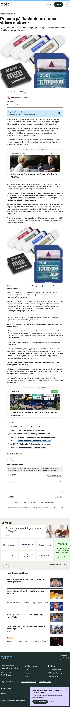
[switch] (60, 113)
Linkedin (27, 673)
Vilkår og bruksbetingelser (57, 673)
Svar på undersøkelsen (40, 701)
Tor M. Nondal (6, 675)
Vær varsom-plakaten (28, 682)
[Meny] (66, 4)
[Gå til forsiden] (5, 4)
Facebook (28, 669)
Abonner (58, 4)
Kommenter (21, 91)
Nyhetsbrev (52, 666)
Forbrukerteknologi (8, 13)
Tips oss (64, 658)
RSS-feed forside (31, 666)
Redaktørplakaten (45, 682)
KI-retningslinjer (53, 676)
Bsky (26, 676)
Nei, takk (53, 701)
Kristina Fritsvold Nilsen (9, 668)
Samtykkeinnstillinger (55, 669)
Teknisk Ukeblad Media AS (17, 700)
